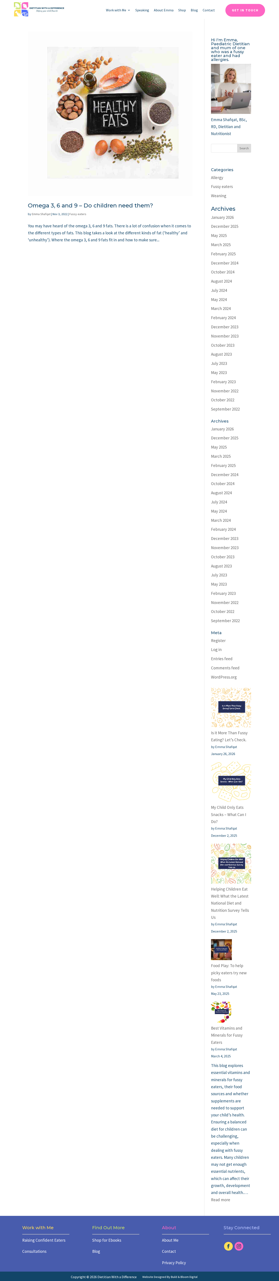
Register (218, 640)
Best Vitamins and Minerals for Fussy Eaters (227, 1035)
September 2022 (225, 409)
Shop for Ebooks (106, 1240)
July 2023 (219, 363)
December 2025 (224, 226)
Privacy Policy (174, 1262)
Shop (182, 10)
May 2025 (219, 235)
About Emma (164, 10)
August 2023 (221, 354)
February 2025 (223, 253)
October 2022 (222, 399)
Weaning (218, 195)
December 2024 (224, 263)
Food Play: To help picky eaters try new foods (229, 972)
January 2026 (222, 217)
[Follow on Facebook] (228, 1246)
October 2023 (222, 345)
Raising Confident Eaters (43, 1240)
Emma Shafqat (41, 214)
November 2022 (224, 390)
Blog (194, 10)
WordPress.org (224, 677)
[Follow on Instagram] (239, 1246)
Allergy (217, 177)
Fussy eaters (77, 214)
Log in (216, 649)
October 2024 (222, 272)
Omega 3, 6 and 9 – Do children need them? (90, 205)
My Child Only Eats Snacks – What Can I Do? (228, 814)
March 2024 (221, 308)
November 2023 (224, 336)
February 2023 (223, 381)
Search (244, 148)
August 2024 (221, 281)
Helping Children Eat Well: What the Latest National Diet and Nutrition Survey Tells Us (230, 903)
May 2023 (219, 372)
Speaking (142, 10)
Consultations (34, 1251)
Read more (220, 1199)
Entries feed (222, 658)
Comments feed (225, 667)
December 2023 (224, 326)
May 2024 (219, 299)
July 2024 (219, 290)
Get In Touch (245, 10)
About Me (170, 1240)
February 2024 (223, 317)
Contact (209, 10)
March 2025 (221, 244)
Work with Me (116, 10)
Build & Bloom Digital (184, 1277)
